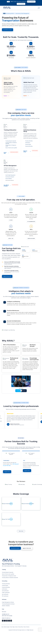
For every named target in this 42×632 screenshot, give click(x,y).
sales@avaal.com (5, 614)
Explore (5, 95)
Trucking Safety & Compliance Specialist (11, 143)
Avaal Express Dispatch (10, 176)
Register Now (7, 471)
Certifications (27, 142)
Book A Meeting (31, 1)
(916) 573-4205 (5, 618)
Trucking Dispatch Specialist (11, 140)
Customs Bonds (28, 144)
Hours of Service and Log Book (11, 147)
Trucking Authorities (29, 140)
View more (21, 531)
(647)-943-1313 (5, 615)
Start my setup (25, 151)
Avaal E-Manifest (9, 178)
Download (18, 390)
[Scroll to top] (40, 625)
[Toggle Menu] (39, 8)
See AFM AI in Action (7, 29)
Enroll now (5, 153)
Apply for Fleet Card (27, 548)
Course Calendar (21, 3)
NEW (8, 1)
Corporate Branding (28, 146)
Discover (24, 390)
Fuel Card (4, 611)
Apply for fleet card (7, 276)
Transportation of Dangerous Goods (11, 146)
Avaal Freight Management (10, 175)
